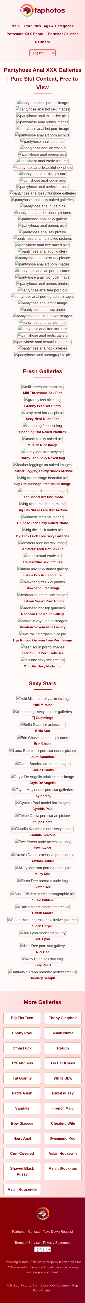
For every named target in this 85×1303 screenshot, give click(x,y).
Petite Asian (22, 1093)
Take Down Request (58, 1231)
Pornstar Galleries (63, 34)
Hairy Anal (22, 1138)
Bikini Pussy (63, 1093)
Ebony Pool (22, 1033)
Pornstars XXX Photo (25, 34)
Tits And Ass (22, 1063)
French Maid (63, 1108)
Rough (63, 1048)
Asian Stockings (63, 1168)
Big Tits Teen (22, 1018)
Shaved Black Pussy (22, 1171)
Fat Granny (22, 1078)
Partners (42, 42)
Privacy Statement (56, 1242)
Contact (34, 1231)
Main (16, 26)
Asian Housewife (63, 1153)
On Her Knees (63, 1063)
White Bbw (63, 1078)
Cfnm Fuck (22, 1048)
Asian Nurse (63, 1033)
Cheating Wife (63, 1123)
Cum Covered (22, 1153)
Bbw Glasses (22, 1123)
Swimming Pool (63, 1138)
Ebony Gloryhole (63, 1018)
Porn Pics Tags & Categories (49, 26)
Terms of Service (27, 1242)
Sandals (22, 1108)
